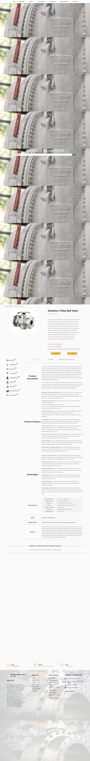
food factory (73, 349)
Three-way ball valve (57, 346)
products (10, 306)
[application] (23, 1)
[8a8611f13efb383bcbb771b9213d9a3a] (23, 320)
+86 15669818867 (15, 666)
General (78, 349)
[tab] (37, 359)
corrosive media (67, 349)
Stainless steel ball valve (56, 344)
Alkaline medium (51, 517)
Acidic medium (44, 517)
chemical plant (60, 349)
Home (6, 306)
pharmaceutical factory (71, 522)
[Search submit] (74, 155)
